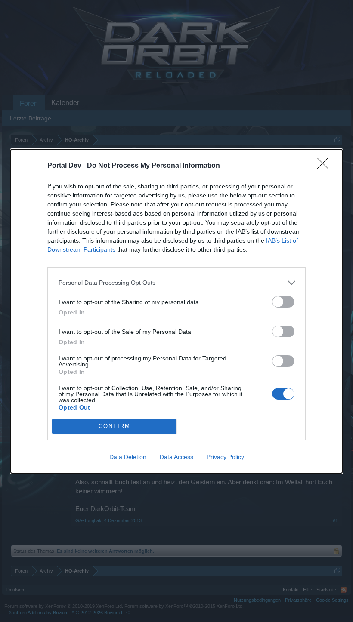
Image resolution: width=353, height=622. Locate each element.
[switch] (283, 302)
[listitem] (176, 282)
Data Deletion (127, 456)
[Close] (325, 166)
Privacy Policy (225, 456)
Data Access (176, 456)
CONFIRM (114, 426)
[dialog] (176, 311)
